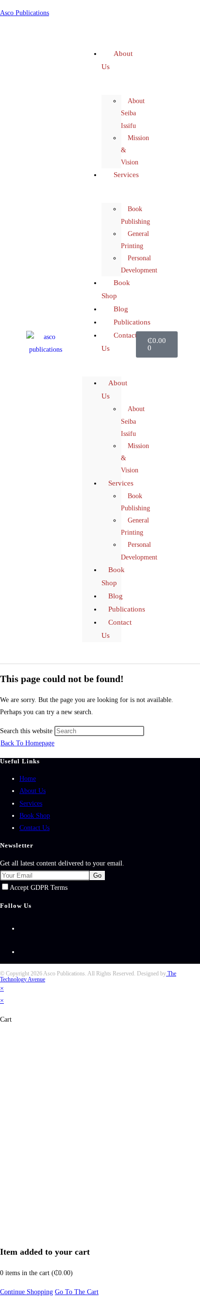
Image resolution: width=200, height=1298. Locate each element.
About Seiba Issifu (133, 113)
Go (97, 875)
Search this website (27, 731)
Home (27, 778)
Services (126, 175)
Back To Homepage (27, 743)
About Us (117, 60)
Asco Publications (24, 13)
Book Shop (34, 815)
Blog (115, 596)
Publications (126, 609)
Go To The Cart (77, 1292)
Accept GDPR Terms (38, 887)
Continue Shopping (26, 1292)
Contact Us (119, 341)
